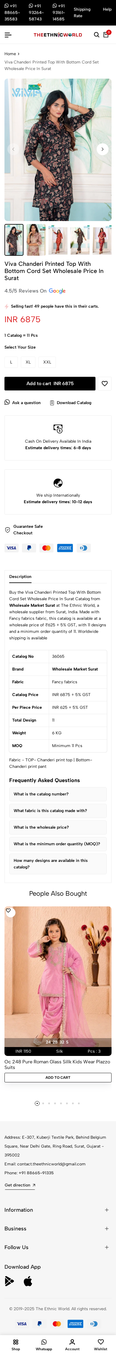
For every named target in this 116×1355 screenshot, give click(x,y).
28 (55, 1042)
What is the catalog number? (41, 794)
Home (10, 53)
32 (61, 1042)
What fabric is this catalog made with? (50, 810)
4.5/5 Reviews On (26, 291)
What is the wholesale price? (41, 827)
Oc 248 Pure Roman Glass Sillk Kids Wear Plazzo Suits (57, 1064)
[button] (103, 149)
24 (48, 1042)
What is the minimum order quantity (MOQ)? (57, 843)
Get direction (17, 1185)
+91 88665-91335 (36, 1173)
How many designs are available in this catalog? (51, 864)
